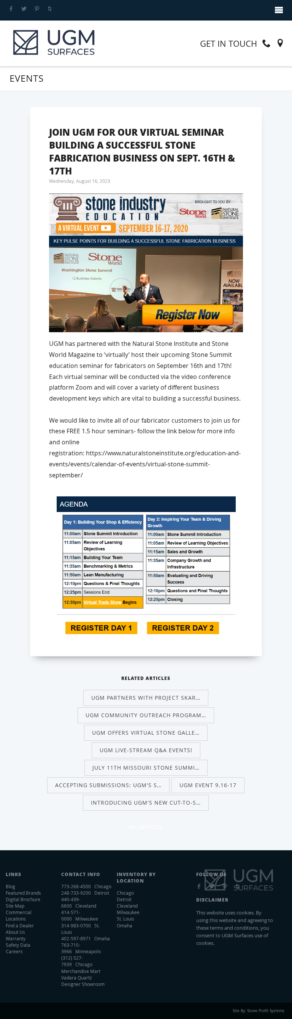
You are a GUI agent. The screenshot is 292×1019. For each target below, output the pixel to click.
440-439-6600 (70, 902)
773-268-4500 (76, 886)
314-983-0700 (76, 925)
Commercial (19, 912)
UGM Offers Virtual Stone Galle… (146, 732)
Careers (14, 951)
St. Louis (125, 919)
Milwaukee (128, 912)
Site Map (15, 906)
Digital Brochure (23, 899)
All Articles (146, 826)
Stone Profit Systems (265, 1010)
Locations (16, 919)
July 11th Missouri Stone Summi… (146, 767)
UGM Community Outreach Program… (146, 715)
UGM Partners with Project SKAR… (145, 697)
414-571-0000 (70, 915)
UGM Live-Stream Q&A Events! (146, 750)
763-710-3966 (70, 948)
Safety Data (18, 945)
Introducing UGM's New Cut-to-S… (146, 802)
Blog (10, 886)
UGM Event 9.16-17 (207, 785)
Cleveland (127, 906)
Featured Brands (23, 893)
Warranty (15, 938)
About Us (15, 932)
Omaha (124, 925)
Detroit (124, 899)
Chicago (125, 893)
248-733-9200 (76, 893)
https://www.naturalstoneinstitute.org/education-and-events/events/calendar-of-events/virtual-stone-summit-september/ (145, 464)
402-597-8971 (76, 938)
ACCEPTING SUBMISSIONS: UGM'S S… (108, 785)
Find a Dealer (20, 925)
